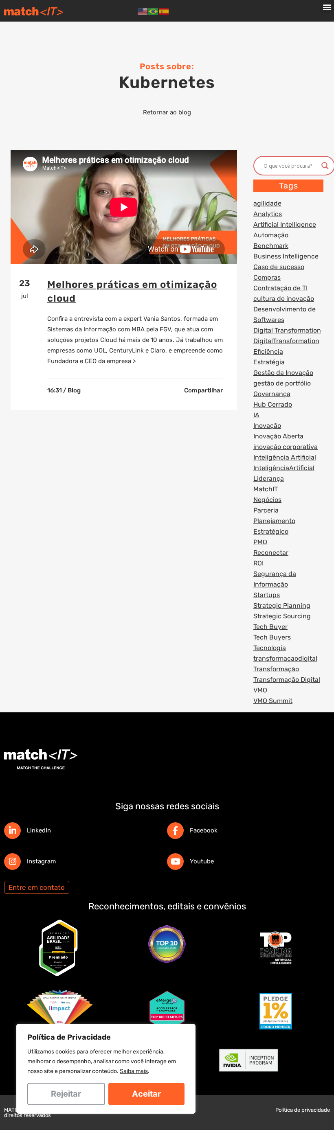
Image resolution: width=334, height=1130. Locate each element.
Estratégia (269, 362)
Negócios (267, 500)
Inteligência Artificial (284, 457)
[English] (143, 11)
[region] (106, 1069)
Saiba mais (134, 1071)
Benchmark (270, 246)
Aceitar (146, 1094)
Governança (271, 394)
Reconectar (270, 552)
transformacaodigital (285, 658)
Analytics (267, 214)
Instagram (41, 861)
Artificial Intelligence (284, 224)
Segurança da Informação (274, 579)
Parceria (266, 510)
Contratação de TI (280, 288)
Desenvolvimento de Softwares (284, 314)
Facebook (204, 830)
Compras (267, 277)
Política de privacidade (302, 1110)
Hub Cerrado (272, 404)
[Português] (153, 11)
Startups (266, 595)
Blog (74, 390)
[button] (327, 6)
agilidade (267, 203)
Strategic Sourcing (282, 616)
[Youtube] (175, 861)
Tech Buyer (270, 627)
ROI (258, 563)
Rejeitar (66, 1094)
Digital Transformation (287, 330)
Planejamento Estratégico (274, 526)
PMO (260, 542)
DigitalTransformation (286, 341)
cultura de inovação (283, 298)
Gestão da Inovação (283, 373)
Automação (270, 235)
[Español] (164, 11)
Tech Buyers (272, 637)
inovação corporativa (285, 447)
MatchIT (265, 489)
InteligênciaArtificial (283, 468)
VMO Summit (272, 701)
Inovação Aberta (278, 436)
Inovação (267, 425)
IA (256, 415)
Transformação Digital (286, 679)
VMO (260, 690)
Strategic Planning (281, 605)
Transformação (276, 669)
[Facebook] (175, 830)
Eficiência (268, 351)
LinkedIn (39, 830)
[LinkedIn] (12, 830)
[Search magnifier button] (325, 165)
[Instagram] (12, 861)
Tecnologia (269, 648)
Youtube (202, 861)
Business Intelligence (286, 256)
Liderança (268, 478)
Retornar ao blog (167, 112)
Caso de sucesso (278, 267)
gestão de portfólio (282, 383)
